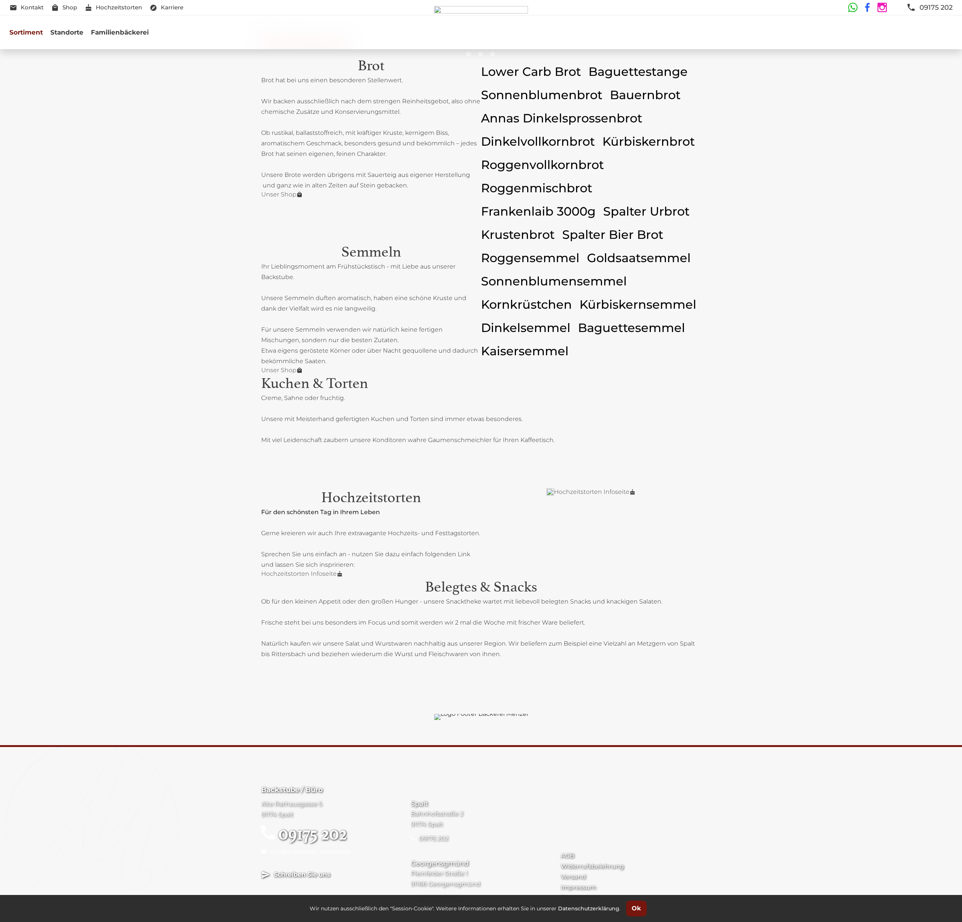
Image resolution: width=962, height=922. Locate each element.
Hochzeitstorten (119, 7)
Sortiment (26, 32)
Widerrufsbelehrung (592, 866)
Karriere (172, 7)
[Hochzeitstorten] (550, 492)
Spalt (419, 804)
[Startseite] (481, 32)
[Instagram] (881, 7)
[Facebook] (866, 7)
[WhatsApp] (852, 7)
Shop (69, 7)
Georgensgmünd (440, 863)
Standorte (66, 32)
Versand (573, 876)
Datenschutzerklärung (588, 908)
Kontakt (32, 7)
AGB (567, 855)
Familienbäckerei (120, 32)
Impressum (578, 887)
